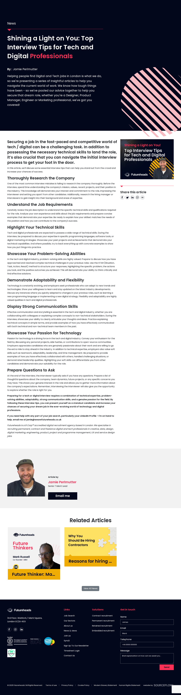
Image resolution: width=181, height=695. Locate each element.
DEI (142, 6)
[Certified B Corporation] (17, 641)
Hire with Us (89, 6)
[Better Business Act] (35, 641)
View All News (90, 588)
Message (125, 650)
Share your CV (110, 6)
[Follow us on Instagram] (15, 629)
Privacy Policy (67, 685)
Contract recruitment (102, 615)
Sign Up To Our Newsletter (76, 645)
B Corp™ (152, 6)
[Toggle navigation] (176, 5)
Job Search (69, 615)
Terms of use (51, 685)
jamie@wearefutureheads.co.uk (44, 419)
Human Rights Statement (129, 685)
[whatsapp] (137, 197)
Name (123, 616)
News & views (70, 630)
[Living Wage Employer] (49, 641)
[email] (142, 197)
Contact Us (130, 6)
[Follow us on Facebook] (9, 629)
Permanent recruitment (103, 620)
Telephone (126, 640)
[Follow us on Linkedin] (21, 629)
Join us (67, 635)
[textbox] (147, 622)
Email (123, 628)
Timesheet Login (72, 650)
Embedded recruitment (103, 630)
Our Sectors (69, 620)
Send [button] (166, 667)
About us (68, 625)
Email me (63, 496)
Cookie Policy (83, 685)
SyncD (67, 640)
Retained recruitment (102, 625)
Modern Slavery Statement (105, 685)
